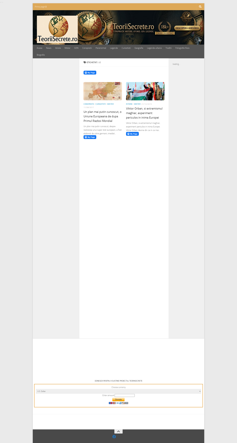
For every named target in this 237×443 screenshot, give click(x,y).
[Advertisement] (59, 105)
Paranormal (101, 48)
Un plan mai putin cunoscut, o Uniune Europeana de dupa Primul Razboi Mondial (103, 116)
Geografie (139, 48)
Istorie (58, 48)
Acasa (39, 48)
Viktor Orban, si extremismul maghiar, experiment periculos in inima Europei (144, 113)
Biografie (41, 55)
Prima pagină (41, 6)
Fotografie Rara (182, 48)
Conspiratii (87, 48)
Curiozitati (126, 48)
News (48, 48)
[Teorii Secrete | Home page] (57, 29)
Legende (114, 48)
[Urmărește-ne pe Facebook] (114, 436)
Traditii (169, 48)
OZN (76, 48)
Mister (67, 48)
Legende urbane (154, 48)
